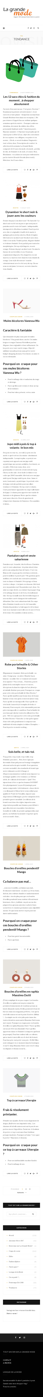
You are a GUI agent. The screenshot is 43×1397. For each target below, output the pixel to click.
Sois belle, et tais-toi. (21, 751)
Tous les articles (9, 1387)
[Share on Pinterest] (37, 170)
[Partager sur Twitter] (30, 170)
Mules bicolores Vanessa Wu (21, 320)
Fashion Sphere (14, 1262)
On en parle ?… (14, 1277)
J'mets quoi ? (13, 1267)
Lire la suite (12, 169)
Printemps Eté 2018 (16, 1283)
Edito (16, 747)
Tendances (13, 92)
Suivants (20, 1192)
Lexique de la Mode (16, 1272)
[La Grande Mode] (21, 12)
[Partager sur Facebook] (27, 170)
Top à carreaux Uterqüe (21, 1100)
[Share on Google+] (34, 170)
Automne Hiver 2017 (16, 1241)
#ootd (15, 208)
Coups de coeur (16, 316)
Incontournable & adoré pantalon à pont (19, 1380)
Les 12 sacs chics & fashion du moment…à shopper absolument (21, 100)
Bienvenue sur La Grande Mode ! (21, 1246)
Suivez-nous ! (12, 1313)
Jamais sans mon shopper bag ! (15, 1384)
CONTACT (7, 1360)
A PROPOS (7, 1363)
